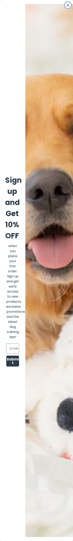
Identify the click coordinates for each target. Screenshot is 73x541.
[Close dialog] (67, 5)
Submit (13, 361)
